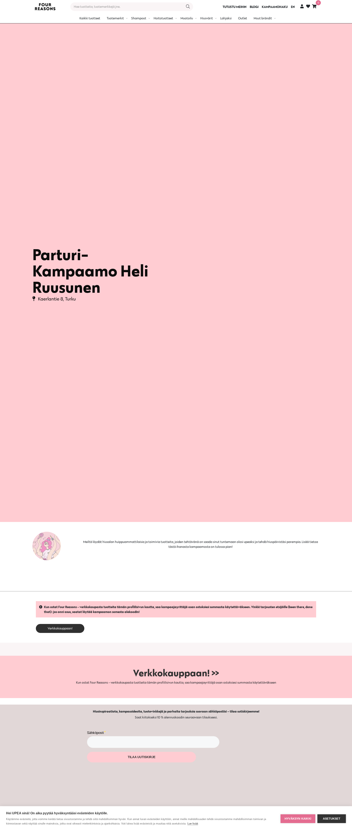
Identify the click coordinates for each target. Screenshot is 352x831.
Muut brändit (263, 18)
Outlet (242, 18)
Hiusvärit (206, 18)
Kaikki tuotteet (89, 18)
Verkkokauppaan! (60, 628)
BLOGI (254, 7)
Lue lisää (192, 823)
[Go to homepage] (45, 7)
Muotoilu (186, 18)
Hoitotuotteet (163, 18)
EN (293, 7)
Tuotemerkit (115, 18)
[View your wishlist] (308, 6)
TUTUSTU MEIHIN (234, 7)
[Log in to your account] (302, 6)
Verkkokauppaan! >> (176, 673)
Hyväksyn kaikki (298, 818)
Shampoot (138, 18)
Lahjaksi (226, 18)
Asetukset (331, 818)
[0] (314, 6)
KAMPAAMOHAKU (275, 7)
